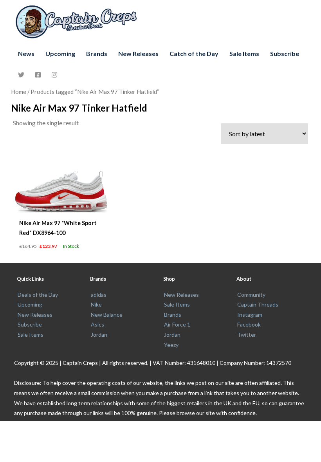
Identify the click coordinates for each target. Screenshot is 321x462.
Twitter (246, 334)
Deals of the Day (38, 294)
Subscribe (284, 53)
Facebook (249, 324)
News (26, 53)
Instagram (249, 314)
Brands (96, 53)
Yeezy (171, 344)
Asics (97, 324)
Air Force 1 (177, 324)
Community (251, 294)
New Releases (138, 53)
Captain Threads (257, 304)
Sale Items (244, 53)
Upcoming (60, 53)
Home (18, 91)
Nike (96, 304)
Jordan (99, 334)
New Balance (107, 314)
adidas (98, 294)
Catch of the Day (194, 53)
